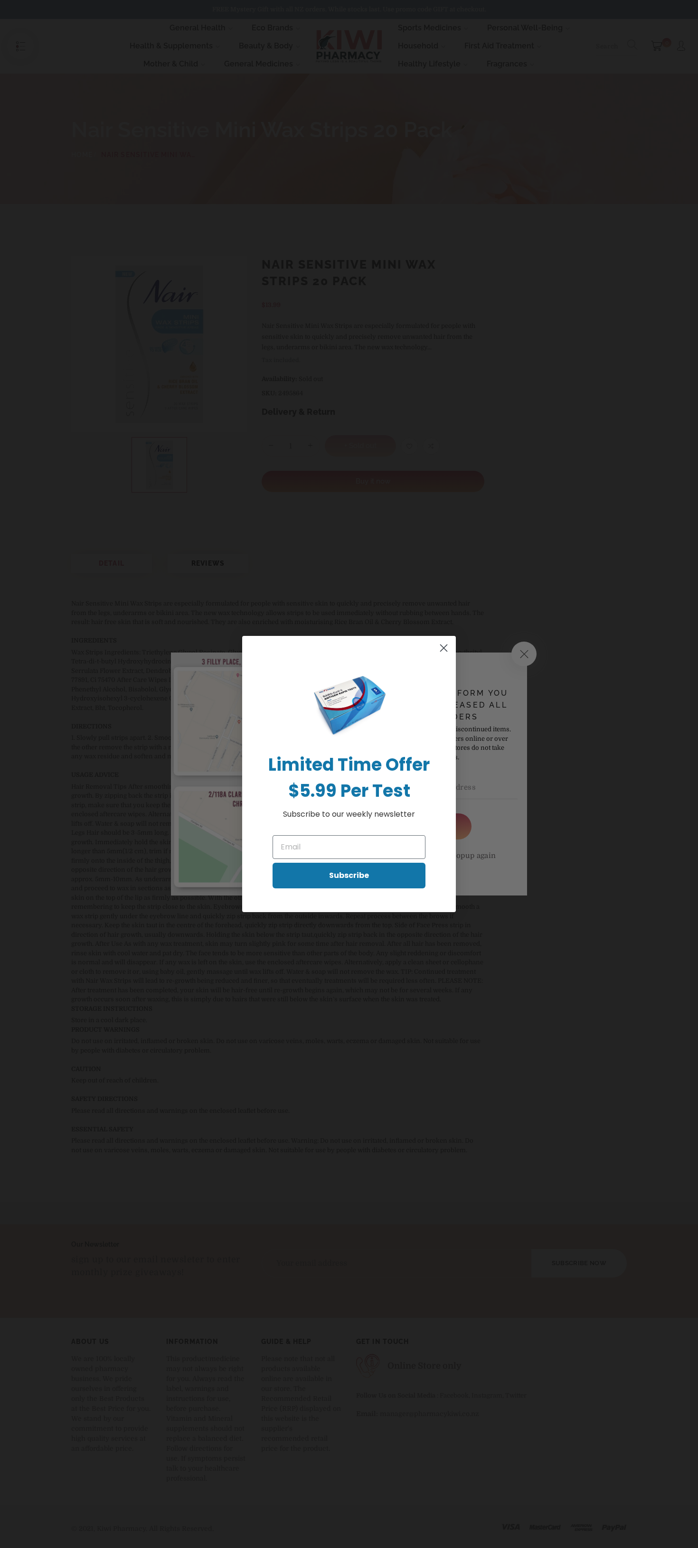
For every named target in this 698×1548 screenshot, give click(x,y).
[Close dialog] (443, 648)
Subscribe (349, 875)
